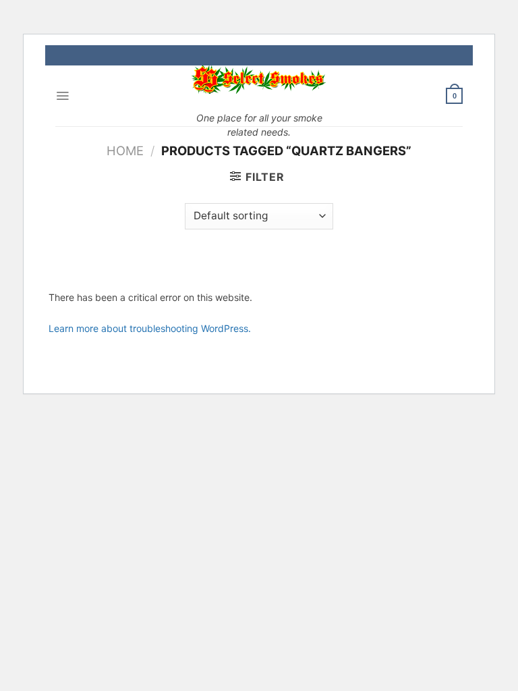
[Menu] (62, 95)
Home (125, 150)
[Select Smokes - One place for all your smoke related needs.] (259, 79)
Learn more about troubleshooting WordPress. (150, 328)
